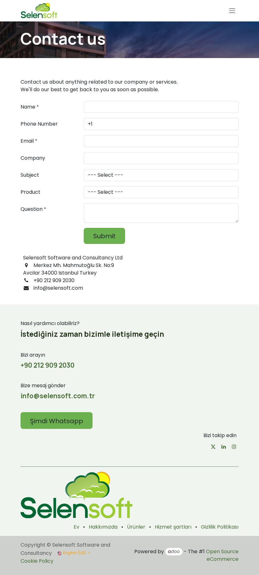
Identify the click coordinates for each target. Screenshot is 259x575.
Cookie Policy (37, 561)
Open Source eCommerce (222, 555)
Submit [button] (104, 236)
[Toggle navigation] (232, 10)
